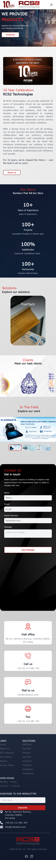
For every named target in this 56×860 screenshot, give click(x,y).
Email (6, 504)
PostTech (32, 765)
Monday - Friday (13, 782)
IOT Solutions (12, 753)
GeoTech (32, 761)
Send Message (28, 550)
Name (6, 493)
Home (8, 744)
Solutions (10, 35)
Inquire (9, 761)
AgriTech (32, 757)
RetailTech (33, 769)
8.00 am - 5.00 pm (15, 786)
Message (8, 527)
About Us (12, 172)
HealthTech (33, 773)
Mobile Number (11, 515)
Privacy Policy (12, 765)
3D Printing (11, 757)
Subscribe (28, 808)
